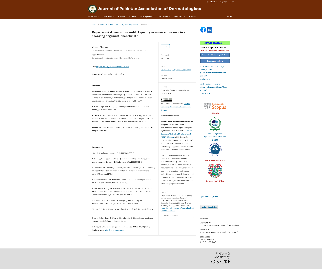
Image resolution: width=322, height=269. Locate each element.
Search (229, 16)
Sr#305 (215, 140)
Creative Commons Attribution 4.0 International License (176, 107)
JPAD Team (108, 16)
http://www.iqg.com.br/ (115, 230)
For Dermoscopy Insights (210, 84)
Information (163, 16)
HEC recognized (215, 133)
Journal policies (146, 16)
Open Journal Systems (209, 196)
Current (121, 16)
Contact (192, 16)
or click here (205, 79)
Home (94, 25)
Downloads (179, 16)
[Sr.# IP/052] (215, 155)
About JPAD (93, 16)
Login (232, 2)
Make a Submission (209, 207)
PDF (166, 46)
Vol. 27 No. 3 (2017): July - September (124, 25)
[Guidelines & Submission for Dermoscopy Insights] (215, 63)
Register (223, 2)
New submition (211, 2)
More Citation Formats (171, 215)
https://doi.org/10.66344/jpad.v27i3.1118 (112, 66)
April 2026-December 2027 (215, 137)
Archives (132, 16)
